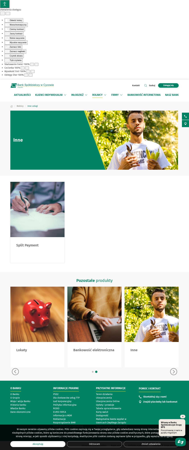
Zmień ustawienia (151, 444)
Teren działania (104, 394)
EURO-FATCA (59, 412)
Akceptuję (38, 444)
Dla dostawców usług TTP (66, 397)
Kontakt (136, 85)
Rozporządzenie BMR (64, 422)
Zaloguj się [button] (168, 85)
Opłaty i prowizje (105, 404)
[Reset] (2, 13)
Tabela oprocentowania (108, 408)
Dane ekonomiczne (20, 412)
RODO (56, 408)
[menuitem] (22, 95)
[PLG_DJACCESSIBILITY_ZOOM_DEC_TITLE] (32, 64)
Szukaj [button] (152, 85)
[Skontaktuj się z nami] (185, 116)
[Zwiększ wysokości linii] (33, 71)
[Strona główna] (11, 106)
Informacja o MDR (62, 415)
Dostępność (102, 415)
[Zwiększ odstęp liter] (30, 75)
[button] (65, 95)
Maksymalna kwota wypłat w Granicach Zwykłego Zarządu (111, 421)
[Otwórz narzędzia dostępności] (4, 4)
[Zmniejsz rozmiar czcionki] (23, 67)
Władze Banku (17, 408)
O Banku (14, 394)
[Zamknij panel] (8, 13)
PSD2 (55, 394)
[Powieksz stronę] (36, 64)
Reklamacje (59, 419)
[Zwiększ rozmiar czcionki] (27, 67)
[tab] (93, 372)
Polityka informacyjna (64, 404)
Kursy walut (102, 412)
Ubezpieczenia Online (108, 401)
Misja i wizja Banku (20, 401)
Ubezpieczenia (104, 397)
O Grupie (15, 397)
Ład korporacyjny (62, 401)
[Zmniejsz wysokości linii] (28, 71)
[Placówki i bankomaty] (185, 123)
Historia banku (18, 404)
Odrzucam (94, 444)
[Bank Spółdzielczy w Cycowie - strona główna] (32, 85)
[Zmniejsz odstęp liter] (26, 75)
